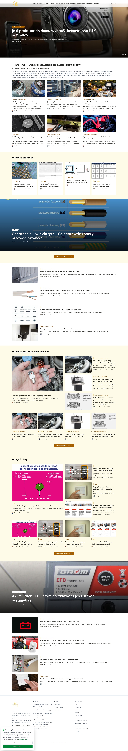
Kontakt (39, 742)
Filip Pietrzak (15, 44)
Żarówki (77, 712)
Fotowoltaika (78, 715)
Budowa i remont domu (81, 734)
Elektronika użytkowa (18, 26)
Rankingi (77, 731)
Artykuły (36, 701)
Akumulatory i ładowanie (92, 3)
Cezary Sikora (15, 604)
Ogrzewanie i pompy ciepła (77, 3)
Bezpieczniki (78, 707)
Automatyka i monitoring (54, 99)
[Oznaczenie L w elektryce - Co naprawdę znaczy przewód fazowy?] (64, 225)
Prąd (52, 3)
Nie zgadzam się (18, 742)
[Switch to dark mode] (115, 3)
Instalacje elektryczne (89, 99)
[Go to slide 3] (125, 54)
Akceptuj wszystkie (17, 746)
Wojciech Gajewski (16, 241)
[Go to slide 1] (122, 54)
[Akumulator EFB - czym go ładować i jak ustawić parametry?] (64, 587)
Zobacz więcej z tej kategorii (63, 256)
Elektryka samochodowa (62, 3)
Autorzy (56, 701)
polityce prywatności (23, 739)
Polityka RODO (46, 742)
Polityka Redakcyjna (55, 742)
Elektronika (16, 134)
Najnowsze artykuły (38, 3)
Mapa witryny (64, 742)
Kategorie (78, 701)
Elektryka (47, 3)
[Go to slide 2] (123, 54)
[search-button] (111, 3)
